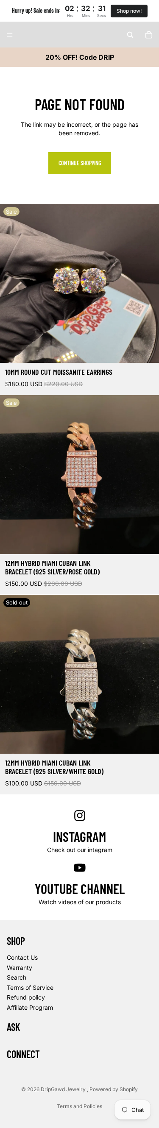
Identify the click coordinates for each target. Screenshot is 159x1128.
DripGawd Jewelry (64, 1089)
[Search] (130, 34)
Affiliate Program (30, 1007)
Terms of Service (30, 987)
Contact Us (22, 957)
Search (16, 977)
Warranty (19, 967)
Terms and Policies (79, 1106)
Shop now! (129, 11)
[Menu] (10, 35)
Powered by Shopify (113, 1089)
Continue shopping (80, 163)
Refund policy (26, 997)
